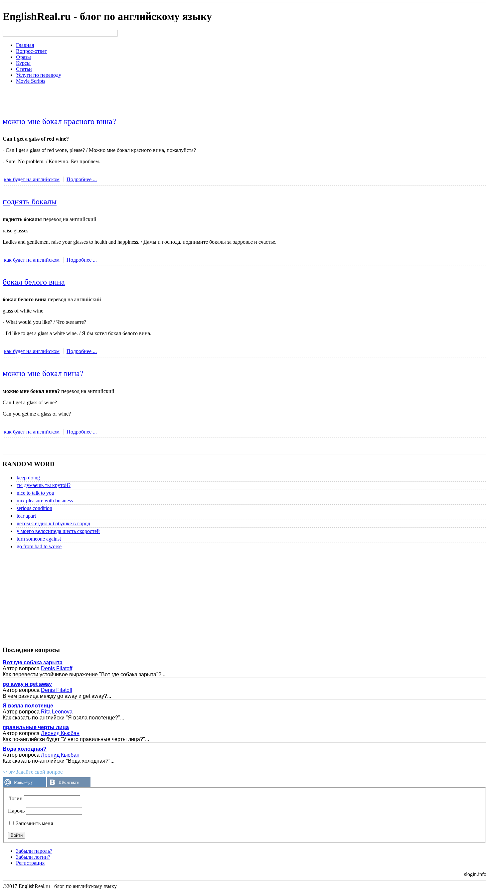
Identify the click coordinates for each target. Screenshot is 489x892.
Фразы (23, 57)
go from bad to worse (39, 546)
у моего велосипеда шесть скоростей (58, 531)
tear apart (26, 516)
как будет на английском (32, 179)
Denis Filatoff (56, 668)
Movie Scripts (30, 81)
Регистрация (30, 863)
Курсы (23, 63)
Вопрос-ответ (31, 51)
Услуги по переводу (38, 75)
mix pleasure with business (45, 500)
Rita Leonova (57, 711)
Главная (25, 45)
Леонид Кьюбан (60, 733)
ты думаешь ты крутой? (44, 485)
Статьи (24, 69)
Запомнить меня (34, 823)
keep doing (28, 477)
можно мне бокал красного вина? (59, 121)
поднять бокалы (30, 201)
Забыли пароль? (34, 851)
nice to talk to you (35, 493)
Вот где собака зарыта (33, 662)
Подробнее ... (82, 179)
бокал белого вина (34, 281)
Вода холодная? (25, 749)
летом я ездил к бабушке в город (53, 523)
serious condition (34, 508)
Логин (15, 798)
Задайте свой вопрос (39, 772)
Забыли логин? (33, 857)
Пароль (16, 811)
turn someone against (39, 539)
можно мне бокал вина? (43, 373)
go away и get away (27, 684)
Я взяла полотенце (28, 705)
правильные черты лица (36, 727)
